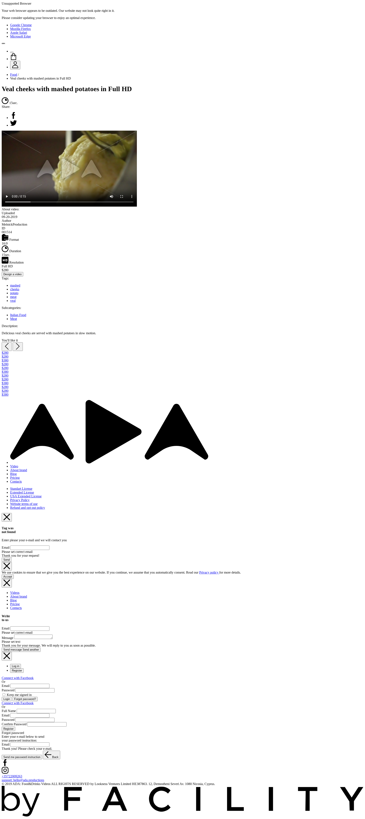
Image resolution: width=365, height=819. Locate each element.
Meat (13, 319)
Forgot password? (25, 699)
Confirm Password (14, 724)
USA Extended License (26, 496)
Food (13, 74)
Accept (7, 576)
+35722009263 (12, 776)
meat (13, 297)
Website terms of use (24, 504)
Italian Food (18, 315)
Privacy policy (209, 572)
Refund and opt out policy (27, 507)
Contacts (16, 481)
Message (7, 638)
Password (8, 690)
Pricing (15, 477)
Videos (14, 592)
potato (14, 293)
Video (14, 466)
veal (13, 300)
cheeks (14, 289)
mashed (15, 285)
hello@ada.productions (23, 780)
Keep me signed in (19, 695)
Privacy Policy (20, 500)
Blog (13, 474)
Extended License (22, 492)
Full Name (9, 711)
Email (6, 547)
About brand (18, 470)
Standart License (21, 488)
